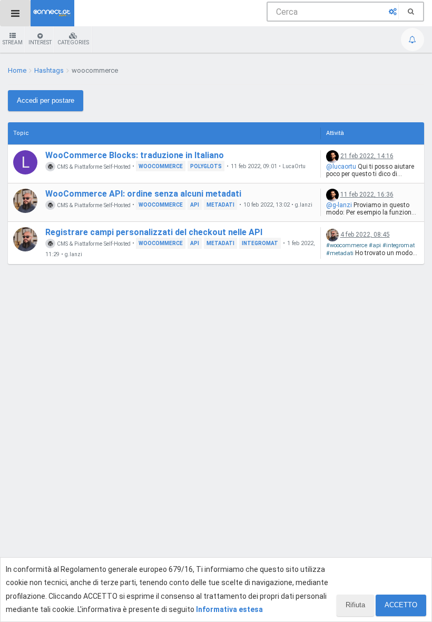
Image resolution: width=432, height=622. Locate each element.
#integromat (398, 245)
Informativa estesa (229, 609)
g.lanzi (303, 205)
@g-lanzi (339, 205)
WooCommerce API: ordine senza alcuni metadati (143, 194)
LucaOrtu (294, 166)
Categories (73, 42)
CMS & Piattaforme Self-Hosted (93, 166)
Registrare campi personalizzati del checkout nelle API (153, 232)
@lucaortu (341, 166)
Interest (40, 42)
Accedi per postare (45, 100)
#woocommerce (346, 245)
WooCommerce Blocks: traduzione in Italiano (134, 155)
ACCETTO (401, 605)
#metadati (340, 253)
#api (375, 245)
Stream (13, 42)
